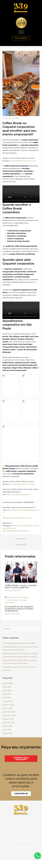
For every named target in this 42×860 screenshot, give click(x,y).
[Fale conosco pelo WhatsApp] (37, 855)
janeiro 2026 (7, 708)
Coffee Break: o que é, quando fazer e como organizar (21, 586)
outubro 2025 (7, 719)
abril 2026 (6, 697)
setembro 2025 (8, 723)
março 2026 (7, 701)
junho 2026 (7, 690)
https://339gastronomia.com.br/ (23, 161)
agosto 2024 (7, 733)
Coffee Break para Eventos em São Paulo (19, 643)
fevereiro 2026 (8, 705)
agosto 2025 (7, 726)
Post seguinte (21, 544)
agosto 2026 (7, 683)
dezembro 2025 (8, 712)
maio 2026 (6, 694)
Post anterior (21, 539)
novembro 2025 (8, 715)
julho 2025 (6, 730)
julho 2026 (6, 687)
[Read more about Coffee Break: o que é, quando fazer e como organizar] (21, 572)
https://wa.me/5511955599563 (17, 494)
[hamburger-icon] (21, 32)
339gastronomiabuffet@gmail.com (16, 518)
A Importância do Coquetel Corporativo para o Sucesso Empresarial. (19, 608)
